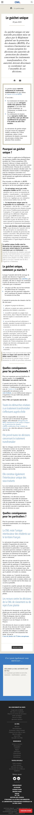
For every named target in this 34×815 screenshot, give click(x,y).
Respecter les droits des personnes (17, 714)
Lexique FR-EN (17, 789)
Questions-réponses (17, 719)
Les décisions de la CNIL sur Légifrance (17, 770)
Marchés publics (17, 734)
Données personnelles (23, 808)
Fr (15, 795)
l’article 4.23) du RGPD (14, 94)
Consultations (17, 755)
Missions (17, 726)
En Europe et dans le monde (17, 730)
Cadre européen (17, 763)
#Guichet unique (17, 647)
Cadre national (17, 765)
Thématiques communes (17, 747)
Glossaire (17, 787)
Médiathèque (17, 757)
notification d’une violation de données (15, 427)
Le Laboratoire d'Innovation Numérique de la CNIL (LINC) (17, 802)
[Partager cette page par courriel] (20, 80)
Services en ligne (17, 717)
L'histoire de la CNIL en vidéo (17, 732)
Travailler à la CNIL (17, 738)
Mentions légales (9, 808)
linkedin (18, 778)
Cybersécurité (17, 753)
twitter (14, 778)
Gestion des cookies (17, 797)
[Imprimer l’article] (14, 80)
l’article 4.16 (12, 389)
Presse (17, 793)
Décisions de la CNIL (17, 767)
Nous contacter (20, 813)
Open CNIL (17, 736)
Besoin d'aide (26, 811)
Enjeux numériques (17, 750)
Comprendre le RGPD (17, 710)
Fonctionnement (17, 728)
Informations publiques (10, 811)
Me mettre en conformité (17, 712)
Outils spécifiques (17, 715)
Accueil (11, 8)
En (18, 795)
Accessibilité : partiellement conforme (16, 810)
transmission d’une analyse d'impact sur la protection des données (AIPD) (16, 424)
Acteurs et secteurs (17, 744)
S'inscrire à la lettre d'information (17, 799)
